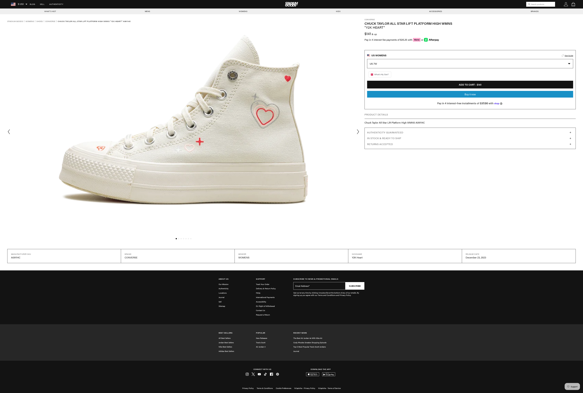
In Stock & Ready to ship (384, 138)
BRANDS (535, 11)
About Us (223, 279)
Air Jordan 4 (260, 346)
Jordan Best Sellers (226, 342)
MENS (147, 11)
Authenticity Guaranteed (385, 132)
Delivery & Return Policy (266, 288)
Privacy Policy (248, 388)
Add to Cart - (470, 84)
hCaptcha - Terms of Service (329, 388)
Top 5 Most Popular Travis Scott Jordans (309, 346)
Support (260, 279)
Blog (32, 4)
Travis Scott (260, 342)
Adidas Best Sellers (226, 351)
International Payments (265, 297)
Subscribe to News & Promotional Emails (315, 279)
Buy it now (470, 94)
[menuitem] (32, 4)
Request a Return (263, 314)
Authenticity (56, 4)
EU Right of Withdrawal (265, 306)
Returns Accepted (380, 144)
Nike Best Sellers (225, 346)
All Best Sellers (225, 338)
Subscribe (355, 285)
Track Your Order (262, 284)
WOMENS (243, 11)
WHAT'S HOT (50, 11)
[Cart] (573, 4)
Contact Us (260, 310)
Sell (42, 4)
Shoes (39, 21)
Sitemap (222, 306)
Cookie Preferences (283, 388)
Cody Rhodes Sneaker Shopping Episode (309, 342)
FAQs (258, 292)
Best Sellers (225, 333)
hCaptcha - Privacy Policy (304, 388)
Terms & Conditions (265, 388)
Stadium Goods (15, 21)
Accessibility (261, 301)
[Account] (566, 4)
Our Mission (223, 284)
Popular (260, 333)
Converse (50, 21)
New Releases (261, 338)
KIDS (338, 11)
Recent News (300, 333)
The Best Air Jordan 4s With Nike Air (307, 338)
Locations (223, 292)
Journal (221, 297)
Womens (30, 21)
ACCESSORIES (435, 11)
